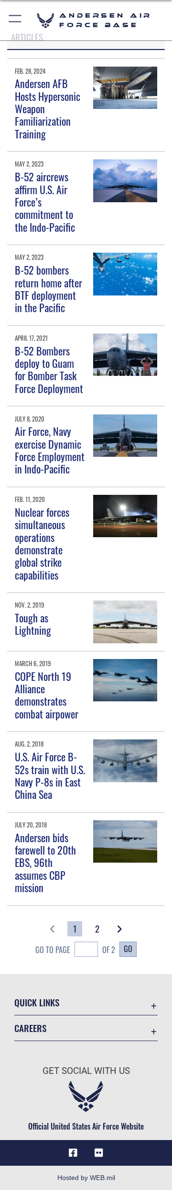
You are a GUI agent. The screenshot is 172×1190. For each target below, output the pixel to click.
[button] (15, 20)
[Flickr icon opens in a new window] (99, 1153)
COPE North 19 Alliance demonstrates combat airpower (46, 695)
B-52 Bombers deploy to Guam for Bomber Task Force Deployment (49, 369)
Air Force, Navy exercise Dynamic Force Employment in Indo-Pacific (50, 449)
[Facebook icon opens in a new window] (73, 1153)
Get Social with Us (86, 1070)
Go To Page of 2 (75, 949)
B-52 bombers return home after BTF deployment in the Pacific (48, 288)
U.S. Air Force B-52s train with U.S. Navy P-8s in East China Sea (50, 775)
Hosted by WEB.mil (86, 1177)
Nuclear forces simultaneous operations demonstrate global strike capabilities (42, 543)
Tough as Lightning (33, 624)
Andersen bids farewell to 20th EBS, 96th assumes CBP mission (45, 862)
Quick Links (36, 1002)
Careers (30, 1028)
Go (128, 948)
